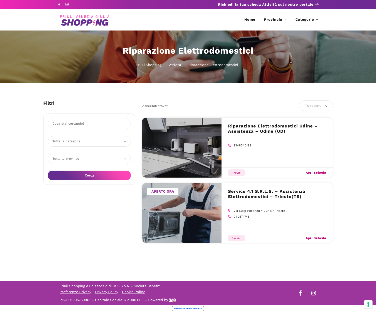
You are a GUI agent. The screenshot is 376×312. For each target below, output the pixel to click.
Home (249, 19)
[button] (89, 141)
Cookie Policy (133, 292)
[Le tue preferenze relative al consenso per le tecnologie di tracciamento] (368, 304)
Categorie (304, 19)
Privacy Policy (106, 292)
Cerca (89, 175)
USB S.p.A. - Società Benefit (136, 286)
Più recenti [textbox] (312, 106)
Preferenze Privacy (75, 292)
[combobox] (316, 105)
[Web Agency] (172, 300)
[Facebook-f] (59, 4)
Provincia (273, 19)
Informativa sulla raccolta (188, 308)
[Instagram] (67, 4)
